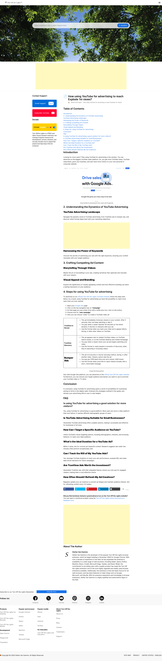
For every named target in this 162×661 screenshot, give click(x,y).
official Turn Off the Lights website (116, 374)
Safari (21, 626)
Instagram (88, 602)
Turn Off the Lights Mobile (6, 625)
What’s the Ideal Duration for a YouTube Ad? (79, 143)
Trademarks (60, 632)
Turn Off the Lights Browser (6, 619)
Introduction (67, 114)
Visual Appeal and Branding (73, 127)
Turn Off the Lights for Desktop (8, 613)
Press (58, 618)
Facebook (35, 602)
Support (59, 636)
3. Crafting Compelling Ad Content (75, 123)
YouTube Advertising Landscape (74, 118)
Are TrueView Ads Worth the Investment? (77, 147)
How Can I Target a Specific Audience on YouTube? (81, 141)
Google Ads (79, 306)
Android (40, 621)
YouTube (61, 602)
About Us (59, 614)
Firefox (21, 617)
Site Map (127, 655)
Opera (21, 621)
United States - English (152, 655)
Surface (40, 626)
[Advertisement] (81, 76)
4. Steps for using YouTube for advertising (78, 129)
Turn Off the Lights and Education (46, 633)
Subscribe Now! (51, 591)
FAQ (64, 134)
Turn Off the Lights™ (14, 2)
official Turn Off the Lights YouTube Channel (93, 297)
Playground (4, 638)
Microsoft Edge (24, 639)
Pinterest (74, 602)
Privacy (136, 655)
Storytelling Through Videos (73, 125)
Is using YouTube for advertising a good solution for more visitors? (87, 136)
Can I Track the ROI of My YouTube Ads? (77, 145)
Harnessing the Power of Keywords (75, 120)
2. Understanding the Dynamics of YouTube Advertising (83, 116)
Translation (4, 642)
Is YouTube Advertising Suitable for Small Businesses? (82, 138)
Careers (59, 627)
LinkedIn (101, 602)
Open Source (4, 633)
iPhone (40, 612)
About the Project (76, 102)
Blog (57, 623)
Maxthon (22, 630)
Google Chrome (24, 612)
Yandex (21, 635)
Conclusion (67, 132)
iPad (39, 617)
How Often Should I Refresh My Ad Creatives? (79, 150)
